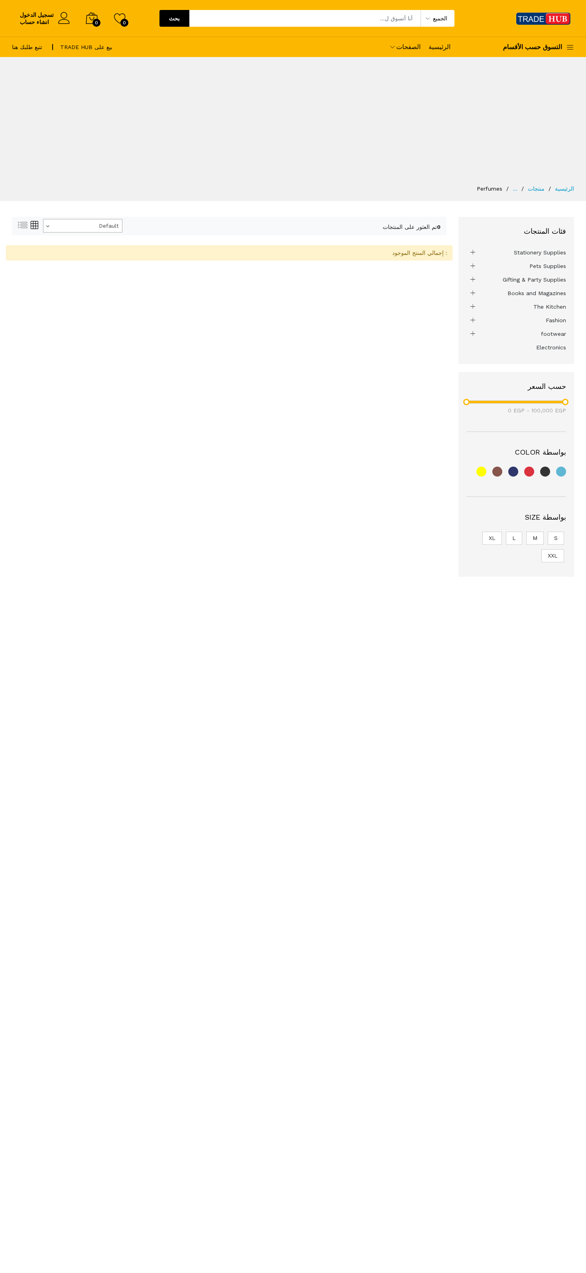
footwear (553, 334)
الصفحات (408, 47)
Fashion (556, 320)
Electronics (551, 347)
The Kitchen (549, 306)
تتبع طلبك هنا (27, 47)
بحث (174, 18)
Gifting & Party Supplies (534, 279)
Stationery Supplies (540, 252)
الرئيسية (439, 47)
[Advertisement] (293, 125)
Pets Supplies (547, 266)
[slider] (466, 402)
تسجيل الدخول (37, 15)
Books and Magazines (536, 293)
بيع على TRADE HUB (86, 47)
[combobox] (82, 226)
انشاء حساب (34, 22)
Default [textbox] (109, 226)
